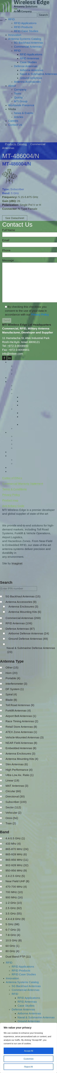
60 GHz (12, 945)
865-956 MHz (17, 859)
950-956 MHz (16, 870)
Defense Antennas (20, 628)
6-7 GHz (13, 929)
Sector (13, 807)
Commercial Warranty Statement (22, 483)
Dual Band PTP (18, 956)
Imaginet (17, 563)
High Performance (19, 769)
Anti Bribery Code (13, 505)
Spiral (11, 694)
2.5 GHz (14, 908)
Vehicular (13, 812)
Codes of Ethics (12, 478)
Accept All (28, 1051)
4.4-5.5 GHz (15, 838)
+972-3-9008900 (17, 345)
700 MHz (14, 892)
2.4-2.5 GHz (15, 875)
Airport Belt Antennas (21, 716)
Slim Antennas (17, 764)
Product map (10, 500)
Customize (28, 1059)
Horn (11, 672)
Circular (13, 791)
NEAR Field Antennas (21, 742)
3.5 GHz (14, 913)
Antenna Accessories (21, 601)
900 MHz (14, 897)
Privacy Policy (40, 314)
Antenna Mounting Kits (24, 611)
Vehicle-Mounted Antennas (25, 737)
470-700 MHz (16, 886)
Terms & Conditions (14, 489)
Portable (13, 678)
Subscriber (16, 801)
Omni (12, 818)
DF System (15, 689)
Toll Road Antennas (20, 705)
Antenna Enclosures (23, 606)
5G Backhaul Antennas (23, 596)
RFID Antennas (19, 623)
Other (12, 667)
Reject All (28, 1067)
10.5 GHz (14, 940)
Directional (15, 796)
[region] (28, 1048)
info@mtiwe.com (12, 353)
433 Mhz (13, 843)
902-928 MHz (17, 865)
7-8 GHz (13, 935)
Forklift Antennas (18, 710)
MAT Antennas (17, 785)
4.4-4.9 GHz (15, 919)
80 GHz (12, 951)
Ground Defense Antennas (28, 638)
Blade (11, 699)
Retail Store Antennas (21, 726)
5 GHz (12, 924)
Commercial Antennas (23, 618)
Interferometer (16, 683)
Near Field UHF (17, 881)
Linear (12, 780)
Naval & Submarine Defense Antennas (31, 649)
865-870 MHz (17, 849)
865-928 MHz (16, 854)
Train (11, 823)
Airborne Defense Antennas (28, 633)
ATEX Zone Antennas (21, 732)
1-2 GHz (14, 902)
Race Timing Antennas (22, 721)
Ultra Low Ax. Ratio (19, 775)
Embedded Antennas (21, 748)
